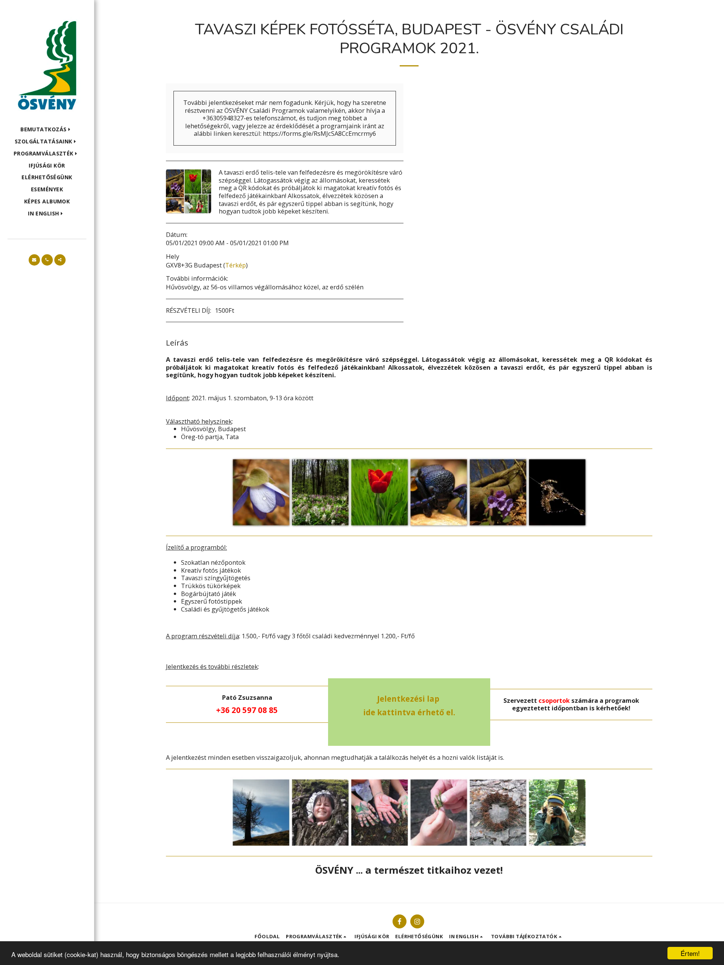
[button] (47, 129)
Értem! (690, 953)
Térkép (235, 265)
